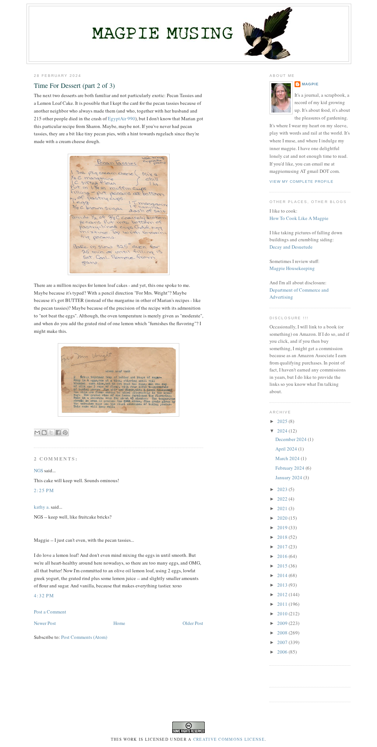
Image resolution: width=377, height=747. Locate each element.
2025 (283, 421)
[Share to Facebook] (58, 432)
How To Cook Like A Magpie (298, 218)
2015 (283, 565)
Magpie (310, 84)
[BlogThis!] (44, 432)
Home (119, 623)
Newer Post (45, 623)
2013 (283, 584)
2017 (283, 546)
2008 (283, 632)
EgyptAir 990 (121, 118)
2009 (283, 623)
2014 (283, 575)
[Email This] (37, 432)
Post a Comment (50, 611)
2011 (283, 604)
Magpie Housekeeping (292, 268)
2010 (283, 613)
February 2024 (290, 468)
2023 (283, 489)
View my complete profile (301, 181)
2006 (283, 651)
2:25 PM (44, 490)
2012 (283, 594)
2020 (283, 518)
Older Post (193, 623)
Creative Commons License (229, 739)
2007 (283, 642)
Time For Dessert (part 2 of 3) (74, 85)
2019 (283, 527)
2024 (283, 430)
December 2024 (291, 439)
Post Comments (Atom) (84, 637)
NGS (38, 470)
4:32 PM (44, 595)
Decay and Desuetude (291, 246)
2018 (283, 537)
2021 (283, 508)
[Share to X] (51, 432)
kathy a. (42, 507)
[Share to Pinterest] (65, 432)
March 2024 (288, 458)
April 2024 (286, 448)
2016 (283, 556)
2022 (283, 498)
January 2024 (289, 477)
